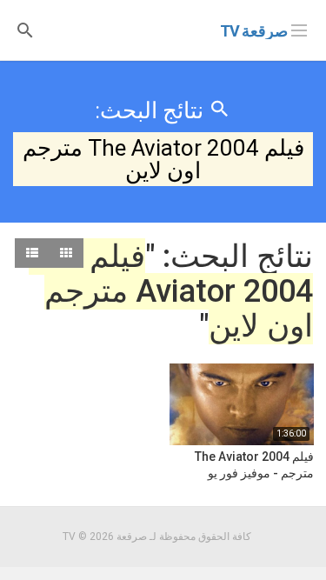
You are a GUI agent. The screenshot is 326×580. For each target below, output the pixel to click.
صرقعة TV (254, 31)
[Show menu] (299, 28)
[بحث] (25, 29)
